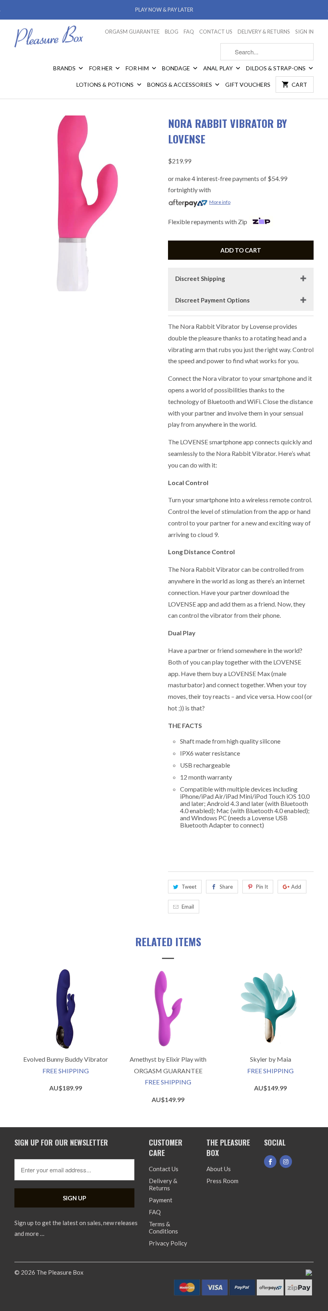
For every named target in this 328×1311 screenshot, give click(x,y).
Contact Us (215, 31)
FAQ (189, 31)
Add (296, 886)
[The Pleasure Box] (48, 39)
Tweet (189, 886)
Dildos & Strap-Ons (276, 68)
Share (226, 886)
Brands (65, 68)
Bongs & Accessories (180, 84)
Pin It (262, 886)
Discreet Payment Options (212, 300)
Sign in (304, 31)
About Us (218, 1168)
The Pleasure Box (60, 1272)
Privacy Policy (168, 1243)
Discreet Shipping (200, 278)
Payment (160, 1200)
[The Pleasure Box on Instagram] (286, 1161)
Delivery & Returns (264, 31)
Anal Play (218, 68)
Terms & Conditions (163, 1227)
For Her (101, 68)
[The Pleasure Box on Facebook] (270, 1161)
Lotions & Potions (105, 84)
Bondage (176, 68)
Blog (171, 31)
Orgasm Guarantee (132, 31)
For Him (138, 68)
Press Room (222, 1180)
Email (188, 906)
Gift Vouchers (247, 84)
